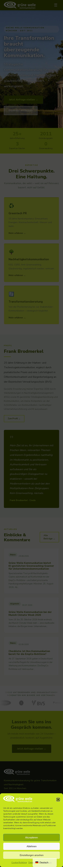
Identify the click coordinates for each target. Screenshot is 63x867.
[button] (58, 799)
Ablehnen (32, 846)
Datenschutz (34, 862)
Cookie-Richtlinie (19, 862)
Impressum (46, 862)
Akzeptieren (31, 837)
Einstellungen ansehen (31, 855)
